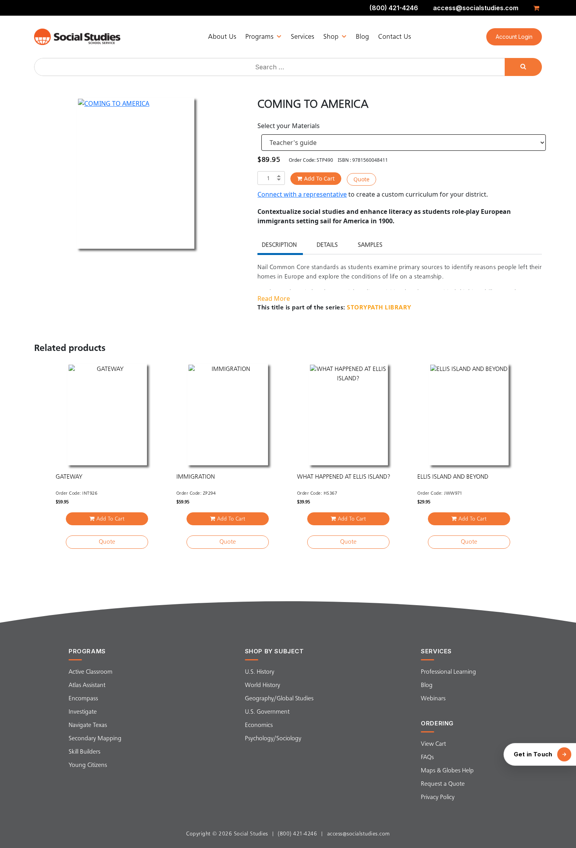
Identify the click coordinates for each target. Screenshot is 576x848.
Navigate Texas (88, 725)
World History (262, 685)
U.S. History (259, 672)
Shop (331, 36)
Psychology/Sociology (273, 739)
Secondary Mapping (95, 739)
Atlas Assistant (87, 685)
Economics (259, 725)
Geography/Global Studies (279, 699)
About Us (222, 36)
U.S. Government (267, 712)
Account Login (514, 36)
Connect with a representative (302, 194)
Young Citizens (88, 765)
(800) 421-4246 (394, 8)
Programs (259, 36)
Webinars (433, 699)
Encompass (83, 699)
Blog (362, 36)
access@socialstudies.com (475, 8)
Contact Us (394, 36)
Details (327, 245)
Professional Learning (448, 672)
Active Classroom (90, 672)
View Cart (433, 744)
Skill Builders (84, 752)
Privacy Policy (438, 797)
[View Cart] (537, 8)
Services (302, 36)
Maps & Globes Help (447, 771)
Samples (370, 245)
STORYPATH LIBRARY (379, 308)
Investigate (83, 712)
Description (279, 245)
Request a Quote (443, 784)
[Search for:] (270, 67)
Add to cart (319, 178)
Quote (361, 179)
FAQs (427, 757)
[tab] (279, 246)
